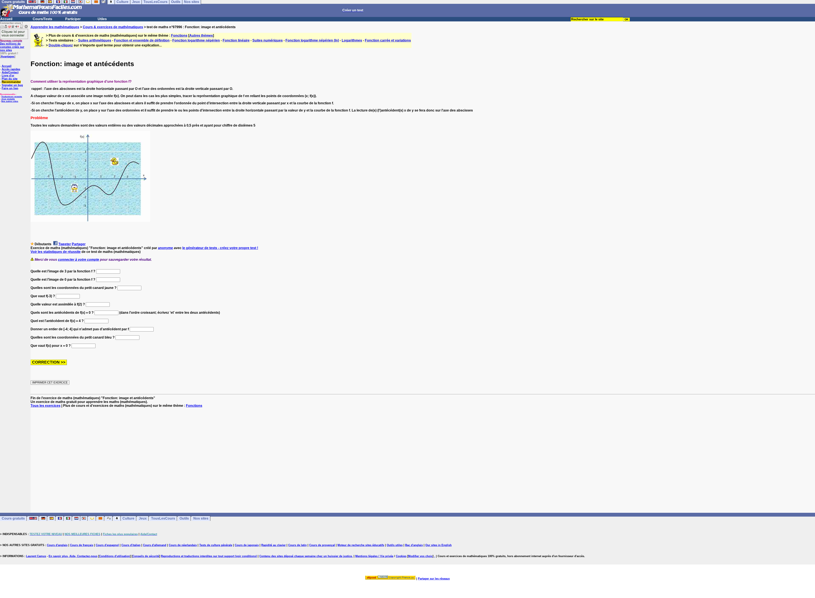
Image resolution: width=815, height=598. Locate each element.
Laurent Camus (36, 556)
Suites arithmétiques (94, 40)
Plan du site (9, 78)
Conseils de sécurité (145, 556)
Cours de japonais (247, 545)
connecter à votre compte (78, 259)
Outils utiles (395, 545)
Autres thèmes (201, 35)
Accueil (6, 19)
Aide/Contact (10, 72)
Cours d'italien (131, 545)
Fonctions (179, 35)
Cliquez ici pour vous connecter (13, 33)
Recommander (11, 82)
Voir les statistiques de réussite (56, 252)
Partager (79, 244)
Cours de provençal (322, 545)
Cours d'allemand (154, 545)
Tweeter (64, 244)
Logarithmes (352, 40)
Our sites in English (438, 545)
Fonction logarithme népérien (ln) (312, 40)
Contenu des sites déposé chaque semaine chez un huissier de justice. (306, 556)
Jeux (143, 518)
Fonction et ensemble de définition (142, 40)
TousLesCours (163, 518)
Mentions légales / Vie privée (374, 556)
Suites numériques (267, 40)
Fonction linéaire (236, 40)
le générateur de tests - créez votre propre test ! (220, 248)
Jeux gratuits (8, 99)
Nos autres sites (9, 101)
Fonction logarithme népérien (196, 40)
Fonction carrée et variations (388, 40)
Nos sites (200, 518)
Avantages (7, 56)
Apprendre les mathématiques (55, 27)
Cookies (401, 556)
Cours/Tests (42, 19)
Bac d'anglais (414, 545)
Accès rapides (11, 69)
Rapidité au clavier (273, 545)
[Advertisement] (422, 456)
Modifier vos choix (420, 556)
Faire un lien (10, 88)
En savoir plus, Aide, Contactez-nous (73, 556)
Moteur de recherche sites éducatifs (360, 545)
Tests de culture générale (215, 545)
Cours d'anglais (57, 545)
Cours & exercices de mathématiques (113, 27)
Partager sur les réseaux (434, 578)
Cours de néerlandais (183, 545)
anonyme (165, 248)
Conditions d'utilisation (114, 556)
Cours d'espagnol (107, 545)
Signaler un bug (12, 85)
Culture (128, 518)
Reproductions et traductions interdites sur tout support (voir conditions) (209, 556)
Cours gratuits (13, 518)
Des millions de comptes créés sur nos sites (12, 45)
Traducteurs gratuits (11, 96)
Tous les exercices (45, 405)
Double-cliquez (61, 45)
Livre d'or (8, 75)
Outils (184, 518)
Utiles (102, 19)
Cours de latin (297, 545)
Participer (73, 19)
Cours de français (81, 545)
